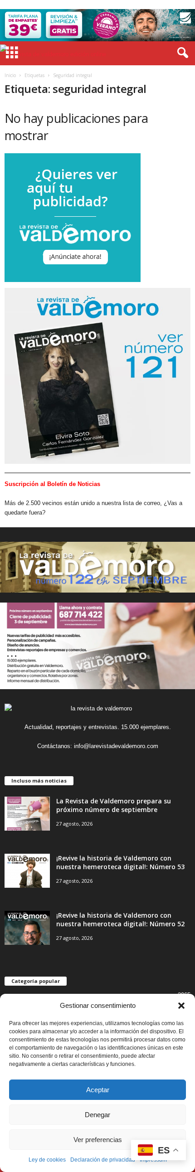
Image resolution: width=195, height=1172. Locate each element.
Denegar (97, 1115)
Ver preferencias (97, 1139)
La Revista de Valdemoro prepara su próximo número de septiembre (113, 805)
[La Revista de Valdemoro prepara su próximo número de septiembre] (27, 813)
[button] (181, 1005)
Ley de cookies (47, 1160)
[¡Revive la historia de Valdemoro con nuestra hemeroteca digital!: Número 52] (27, 928)
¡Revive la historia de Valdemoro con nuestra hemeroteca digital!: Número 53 (120, 862)
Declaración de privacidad (102, 1160)
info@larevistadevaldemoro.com (116, 746)
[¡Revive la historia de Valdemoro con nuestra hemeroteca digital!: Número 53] (27, 870)
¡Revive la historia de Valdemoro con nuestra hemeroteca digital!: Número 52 (120, 919)
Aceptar (97, 1090)
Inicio (10, 75)
